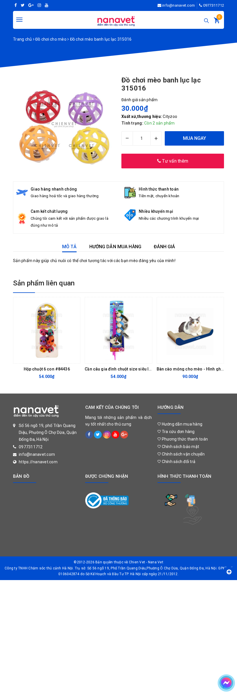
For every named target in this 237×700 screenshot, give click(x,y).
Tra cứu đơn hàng (178, 431)
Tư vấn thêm (174, 161)
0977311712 (213, 5)
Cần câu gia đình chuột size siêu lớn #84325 (127, 369)
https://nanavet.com (38, 462)
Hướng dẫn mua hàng (181, 424)
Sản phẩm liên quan (44, 283)
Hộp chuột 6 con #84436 (47, 369)
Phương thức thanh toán (184, 439)
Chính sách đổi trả (178, 461)
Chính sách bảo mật (180, 446)
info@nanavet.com (178, 5)
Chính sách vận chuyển (183, 454)
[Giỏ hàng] (217, 21)
